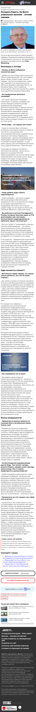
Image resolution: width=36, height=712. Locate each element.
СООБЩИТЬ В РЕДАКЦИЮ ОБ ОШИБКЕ (15, 648)
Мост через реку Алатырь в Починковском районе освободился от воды (21, 607)
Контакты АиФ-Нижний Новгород (15, 646)
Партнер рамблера (17, 702)
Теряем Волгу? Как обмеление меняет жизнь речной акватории (16, 565)
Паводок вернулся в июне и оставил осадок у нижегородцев (19, 619)
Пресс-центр (27, 633)
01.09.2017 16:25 (6, 8)
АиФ (30, 52)
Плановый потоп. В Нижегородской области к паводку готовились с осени (16, 177)
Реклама (4, 636)
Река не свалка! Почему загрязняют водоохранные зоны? (19, 613)
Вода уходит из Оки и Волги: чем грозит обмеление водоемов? (16, 561)
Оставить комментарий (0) (18, 580)
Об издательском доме (10, 633)
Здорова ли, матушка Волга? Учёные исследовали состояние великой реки (18, 557)
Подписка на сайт (8, 643)
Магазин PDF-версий (18, 636)
